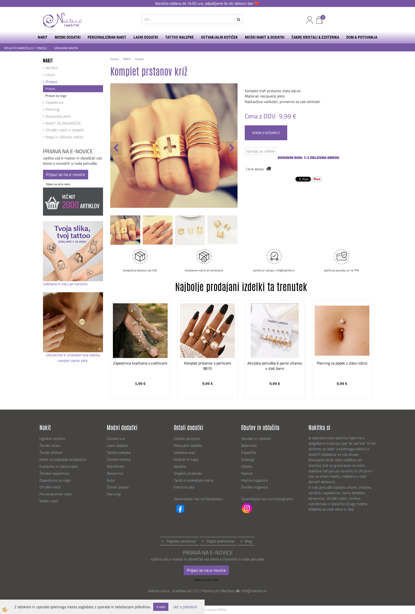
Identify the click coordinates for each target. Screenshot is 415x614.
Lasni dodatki (117, 445)
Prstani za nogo (56, 95)
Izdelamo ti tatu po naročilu (66, 284)
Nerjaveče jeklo (58, 116)
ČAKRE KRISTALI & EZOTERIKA (315, 37)
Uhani (50, 75)
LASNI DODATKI (146, 37)
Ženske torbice (119, 459)
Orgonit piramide (187, 473)
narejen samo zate (73, 360)
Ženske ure (116, 438)
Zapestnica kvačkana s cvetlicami (140, 363)
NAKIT (43, 37)
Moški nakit (49, 501)
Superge (248, 459)
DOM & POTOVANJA (361, 37)
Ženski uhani (50, 445)
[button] (231, 148)
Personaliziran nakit (55, 494)
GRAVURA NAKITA (66, 48)
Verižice (52, 68)
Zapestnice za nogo (55, 480)
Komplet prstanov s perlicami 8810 (207, 365)
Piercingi (53, 109)
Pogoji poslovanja (220, 541)
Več (140, 334)
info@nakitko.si (254, 591)
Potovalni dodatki (188, 445)
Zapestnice (54, 102)
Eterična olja (184, 487)
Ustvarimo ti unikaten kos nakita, (73, 355)
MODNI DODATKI (67, 37)
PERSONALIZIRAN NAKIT (107, 37)
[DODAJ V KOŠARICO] (140, 346)
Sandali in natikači (256, 438)
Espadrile (248, 452)
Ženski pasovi (118, 487)
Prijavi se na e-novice (65, 174)
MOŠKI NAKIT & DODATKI (264, 37)
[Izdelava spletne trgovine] (222, 610)
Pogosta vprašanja (181, 541)
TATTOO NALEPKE (179, 37)
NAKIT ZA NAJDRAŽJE (63, 123)
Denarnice (115, 473)
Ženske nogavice (254, 487)
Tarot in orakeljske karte (194, 480)
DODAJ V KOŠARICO (266, 132)
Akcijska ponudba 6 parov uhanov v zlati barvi (274, 365)
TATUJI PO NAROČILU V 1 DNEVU (25, 48)
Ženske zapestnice (54, 473)
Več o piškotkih (185, 607)
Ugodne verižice (52, 438)
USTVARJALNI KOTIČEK (219, 37)
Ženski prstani (51, 452)
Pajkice (247, 473)
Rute (111, 480)
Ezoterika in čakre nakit (59, 466)
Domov (114, 59)
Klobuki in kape (186, 459)
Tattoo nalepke (119, 452)
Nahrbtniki (115, 466)
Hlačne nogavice (254, 480)
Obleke (246, 466)
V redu (160, 606)
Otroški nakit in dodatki (65, 130)
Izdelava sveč (184, 452)
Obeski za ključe (187, 438)
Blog (248, 541)
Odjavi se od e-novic (58, 184)
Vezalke (180, 466)
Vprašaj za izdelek (260, 151)
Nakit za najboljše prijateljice (62, 459)
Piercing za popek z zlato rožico (342, 363)
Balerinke (249, 445)
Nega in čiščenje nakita (64, 137)
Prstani (51, 82)
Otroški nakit (50, 487)
